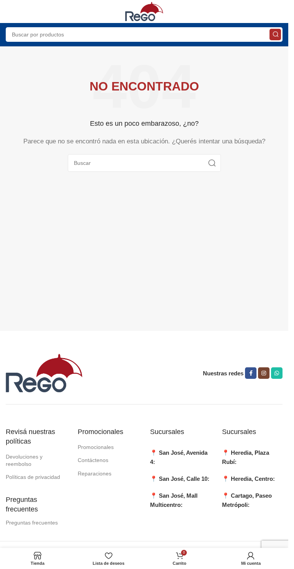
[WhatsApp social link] (277, 373)
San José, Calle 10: (184, 478)
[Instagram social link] (264, 373)
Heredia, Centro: (253, 478)
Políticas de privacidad (33, 477)
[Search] (275, 34)
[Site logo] (144, 11)
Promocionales (96, 447)
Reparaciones (94, 473)
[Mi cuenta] (278, 11)
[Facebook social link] (250, 373)
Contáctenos (93, 460)
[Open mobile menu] (9, 11)
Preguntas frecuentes (32, 523)
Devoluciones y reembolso (24, 460)
